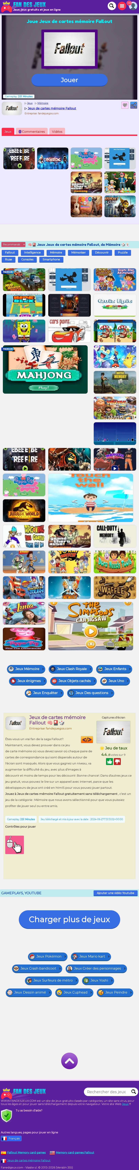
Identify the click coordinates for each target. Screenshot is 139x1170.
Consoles (27, 259)
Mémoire (56, 252)
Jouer (69, 80)
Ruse (8, 259)
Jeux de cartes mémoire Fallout (29, 1160)
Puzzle (123, 252)
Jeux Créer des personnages (97, 968)
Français (14, 1138)
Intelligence (32, 252)
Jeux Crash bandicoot (38, 968)
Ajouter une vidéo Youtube (115, 893)
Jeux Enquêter (45, 693)
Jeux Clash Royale (72, 669)
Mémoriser (78, 252)
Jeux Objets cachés (75, 681)
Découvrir (102, 252)
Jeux (8, 132)
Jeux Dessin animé (30, 992)
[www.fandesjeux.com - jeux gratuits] (24, 1093)
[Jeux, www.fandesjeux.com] (24, 7)
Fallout (10, 252)
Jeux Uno (116, 681)
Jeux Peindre (116, 992)
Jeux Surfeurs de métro (53, 980)
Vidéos (57, 132)
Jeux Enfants (115, 669)
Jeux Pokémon (49, 956)
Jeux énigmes (29, 681)
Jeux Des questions (92, 693)
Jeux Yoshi (99, 980)
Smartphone (51, 259)
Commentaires (32, 132)
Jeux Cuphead (75, 992)
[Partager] (133, 105)
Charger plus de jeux (69, 919)
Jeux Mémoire (27, 669)
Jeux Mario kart (92, 956)
